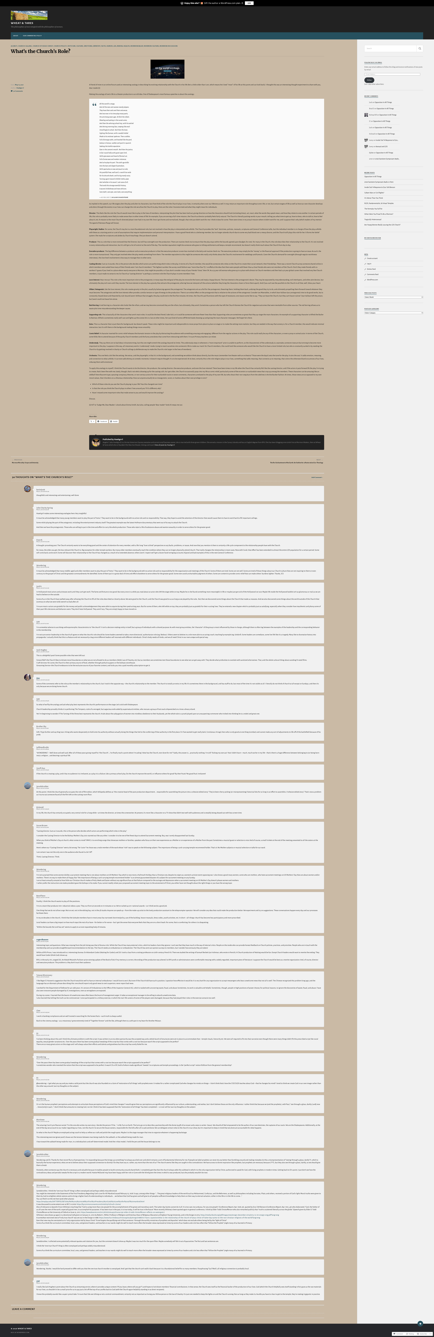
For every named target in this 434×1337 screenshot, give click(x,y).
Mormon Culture (151, 46)
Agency (14, 46)
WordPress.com (372, 280)
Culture (79, 46)
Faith (103, 46)
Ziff (38, 1281)
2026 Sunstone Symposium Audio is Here (378, 182)
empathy (96, 46)
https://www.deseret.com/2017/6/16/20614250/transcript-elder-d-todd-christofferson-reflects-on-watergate (122, 1212)
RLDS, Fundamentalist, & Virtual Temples (379, 203)
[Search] (419, 48)
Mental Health (123, 46)
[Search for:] (393, 48)
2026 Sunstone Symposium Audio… (387, 159)
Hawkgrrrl (20, 88)
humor (110, 46)
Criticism (71, 46)
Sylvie (371, 153)
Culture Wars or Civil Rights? (374, 193)
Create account (372, 258)
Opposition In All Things (383, 102)
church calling (25, 46)
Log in (369, 264)
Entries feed (371, 269)
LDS (114, 46)
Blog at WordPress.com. (20, 1332)
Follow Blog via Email (373, 62)
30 (18, 91)
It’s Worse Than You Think (373, 198)
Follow (369, 80)
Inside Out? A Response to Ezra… (387, 140)
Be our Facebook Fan (372, 238)
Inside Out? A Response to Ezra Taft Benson (379, 187)
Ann (38, 678)
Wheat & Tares (22, 23)
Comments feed (372, 274)
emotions (88, 46)
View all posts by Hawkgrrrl (164, 445)
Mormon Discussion (169, 46)
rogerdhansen (42, 940)
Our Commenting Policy (32, 35)
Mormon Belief (137, 46)
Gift (249, 3)
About (15, 35)
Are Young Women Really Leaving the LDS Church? (382, 225)
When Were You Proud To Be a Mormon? (378, 214)
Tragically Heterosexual (372, 219)
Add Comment (316, 477)
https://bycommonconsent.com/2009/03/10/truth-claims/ (99, 1204)
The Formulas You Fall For (373, 209)
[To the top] (420, 1323)
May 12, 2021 (19, 85)
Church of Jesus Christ (43, 46)
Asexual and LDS (382, 146)
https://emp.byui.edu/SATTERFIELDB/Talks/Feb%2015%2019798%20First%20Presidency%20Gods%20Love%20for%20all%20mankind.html (90, 1201)
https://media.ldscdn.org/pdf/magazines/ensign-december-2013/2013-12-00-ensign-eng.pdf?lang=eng (239, 1215)
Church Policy (60, 46)
